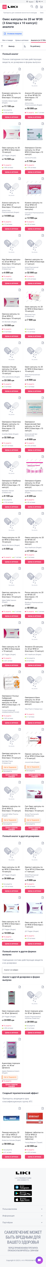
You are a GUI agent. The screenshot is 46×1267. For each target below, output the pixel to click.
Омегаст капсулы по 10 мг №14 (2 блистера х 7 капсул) (34, 869)
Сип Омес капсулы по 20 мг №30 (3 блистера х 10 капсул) (34, 808)
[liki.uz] (13, 7)
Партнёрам (7, 1222)
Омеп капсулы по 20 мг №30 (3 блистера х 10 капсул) (34, 369)
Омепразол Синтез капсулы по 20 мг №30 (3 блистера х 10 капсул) (34, 151)
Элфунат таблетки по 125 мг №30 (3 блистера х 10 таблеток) (34, 1135)
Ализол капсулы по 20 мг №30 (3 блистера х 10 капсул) (11, 205)
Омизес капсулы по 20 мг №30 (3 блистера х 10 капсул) (34, 756)
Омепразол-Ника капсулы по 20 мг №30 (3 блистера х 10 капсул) (34, 700)
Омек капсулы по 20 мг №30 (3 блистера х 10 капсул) (34, 309)
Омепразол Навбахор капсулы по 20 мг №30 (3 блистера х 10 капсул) (11, 484)
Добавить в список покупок (19, 69)
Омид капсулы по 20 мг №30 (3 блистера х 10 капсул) (11, 539)
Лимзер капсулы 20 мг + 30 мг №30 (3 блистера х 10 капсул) (11, 1134)
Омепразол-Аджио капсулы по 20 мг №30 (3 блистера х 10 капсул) (34, 484)
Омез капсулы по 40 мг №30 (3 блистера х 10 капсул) (11, 869)
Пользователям (9, 1209)
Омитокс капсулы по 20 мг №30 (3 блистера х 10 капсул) (11, 594)
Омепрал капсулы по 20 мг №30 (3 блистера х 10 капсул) (11, 755)
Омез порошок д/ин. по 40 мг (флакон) (11, 1012)
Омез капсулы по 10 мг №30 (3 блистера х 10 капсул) (11, 924)
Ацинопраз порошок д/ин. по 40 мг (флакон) (11, 1065)
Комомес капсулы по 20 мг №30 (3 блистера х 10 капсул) (11, 95)
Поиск (32, 6)
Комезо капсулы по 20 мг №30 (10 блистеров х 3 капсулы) (33, 206)
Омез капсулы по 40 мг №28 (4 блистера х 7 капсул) (34, 924)
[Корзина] (41, 7)
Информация (8, 1216)
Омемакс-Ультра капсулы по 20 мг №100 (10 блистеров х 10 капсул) (11, 370)
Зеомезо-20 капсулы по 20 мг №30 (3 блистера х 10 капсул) (34, 649)
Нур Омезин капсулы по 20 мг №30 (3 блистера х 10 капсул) (11, 261)
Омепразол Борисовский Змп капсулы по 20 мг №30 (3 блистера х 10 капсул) (34, 426)
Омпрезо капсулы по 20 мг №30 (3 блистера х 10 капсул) (11, 808)
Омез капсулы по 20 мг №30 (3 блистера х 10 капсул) (11, 150)
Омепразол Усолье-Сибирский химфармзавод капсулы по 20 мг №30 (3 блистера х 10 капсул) (11, 701)
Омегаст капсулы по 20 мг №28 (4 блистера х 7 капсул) (34, 261)
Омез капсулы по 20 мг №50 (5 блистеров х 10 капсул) (11, 649)
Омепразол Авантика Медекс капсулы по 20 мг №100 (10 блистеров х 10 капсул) (11, 426)
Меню (4, 7)
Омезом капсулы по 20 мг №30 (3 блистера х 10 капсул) (11, 316)
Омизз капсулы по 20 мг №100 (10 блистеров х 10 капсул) (34, 540)
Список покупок (37, 7)
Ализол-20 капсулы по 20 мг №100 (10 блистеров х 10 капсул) (33, 96)
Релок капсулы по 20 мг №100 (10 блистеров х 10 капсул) (34, 595)
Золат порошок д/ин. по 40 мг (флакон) (34, 1012)
